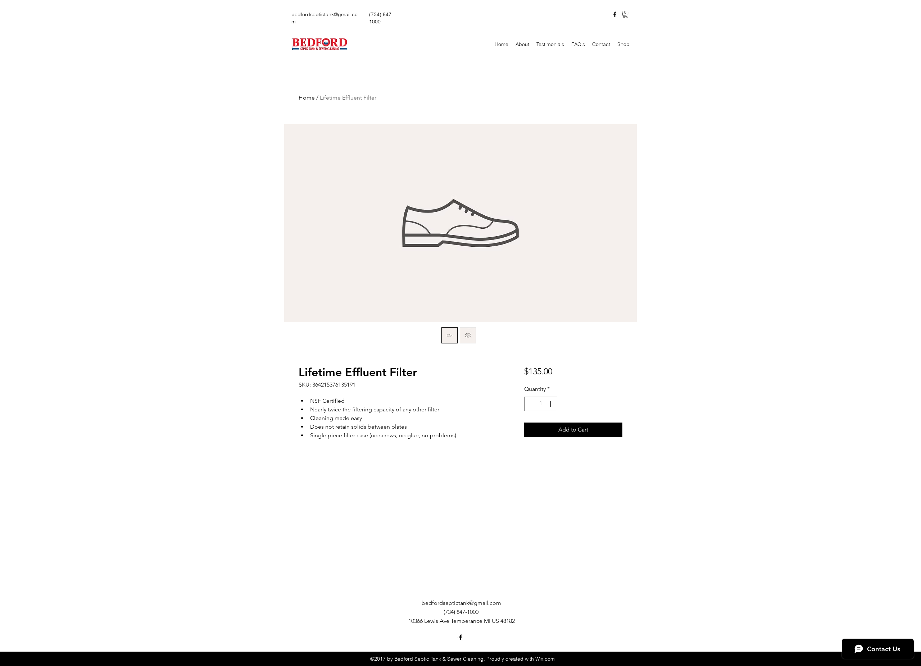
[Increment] (551, 404)
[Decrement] (530, 404)
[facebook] (614, 14)
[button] (625, 14)
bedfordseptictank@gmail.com (461, 602)
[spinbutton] (540, 404)
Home (307, 97)
